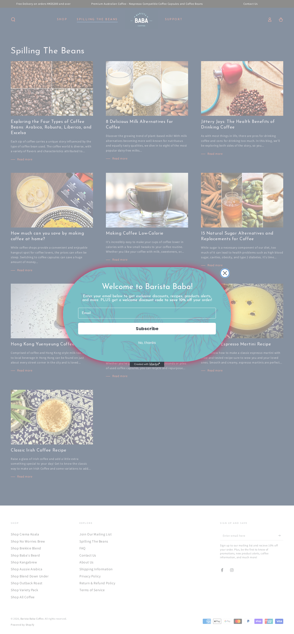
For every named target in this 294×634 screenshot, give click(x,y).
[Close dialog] (225, 273)
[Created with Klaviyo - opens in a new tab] (147, 364)
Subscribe (147, 329)
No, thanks (147, 342)
